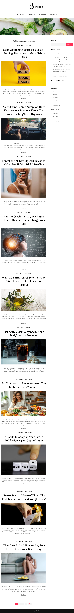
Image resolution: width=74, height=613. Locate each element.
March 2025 (55, 97)
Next (30, 603)
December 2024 (56, 105)
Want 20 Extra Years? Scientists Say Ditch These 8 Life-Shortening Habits (24, 281)
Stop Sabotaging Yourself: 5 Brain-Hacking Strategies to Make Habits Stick (24, 53)
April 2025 (55, 94)
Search (53, 41)
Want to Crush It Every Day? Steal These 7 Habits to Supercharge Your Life (23, 220)
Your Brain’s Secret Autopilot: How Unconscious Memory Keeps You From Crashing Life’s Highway (24, 110)
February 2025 (56, 100)
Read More (23, 98)
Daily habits (53, 14)
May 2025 (55, 91)
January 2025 (56, 102)
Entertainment (43, 14)
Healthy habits (21, 14)
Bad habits (32, 14)
